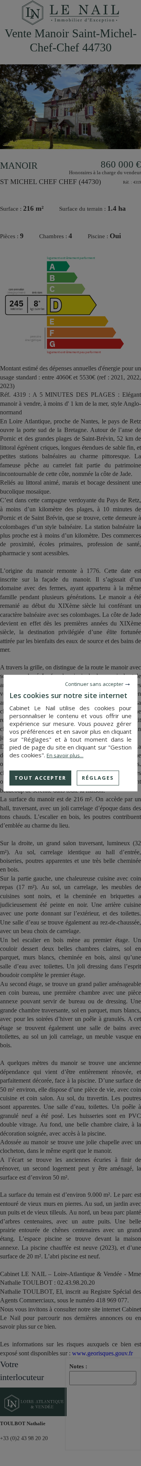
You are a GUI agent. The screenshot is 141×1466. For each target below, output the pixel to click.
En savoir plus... (65, 755)
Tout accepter (40, 777)
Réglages (98, 777)
